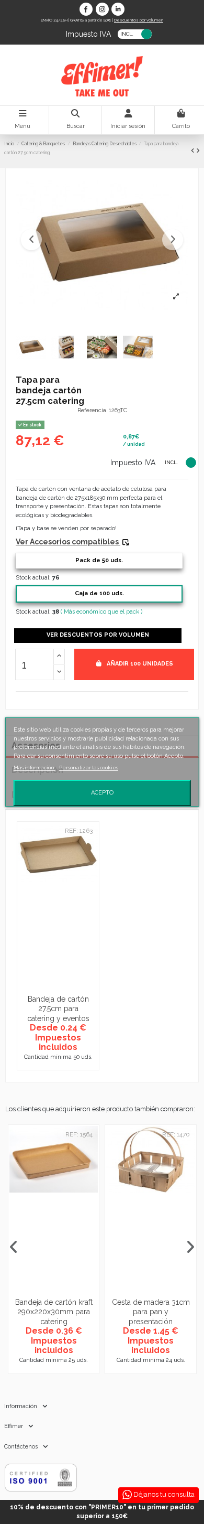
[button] (31, 239)
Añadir (140, 663)
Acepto (102, 792)
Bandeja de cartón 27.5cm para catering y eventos (58, 1009)
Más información (34, 767)
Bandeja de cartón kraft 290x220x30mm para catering (54, 1312)
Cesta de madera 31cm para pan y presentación (151, 1312)
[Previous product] (193, 150)
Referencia (91, 410)
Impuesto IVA (88, 33)
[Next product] (198, 150)
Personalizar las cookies (88, 767)
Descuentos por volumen (138, 20)
